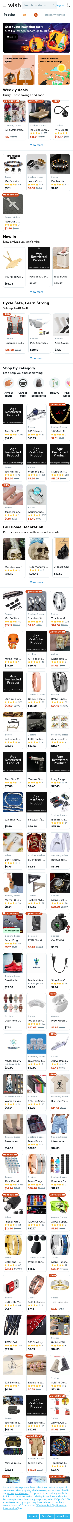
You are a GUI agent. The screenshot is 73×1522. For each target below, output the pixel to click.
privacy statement (17, 1493)
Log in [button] (60, 5)
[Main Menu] (4, 5)
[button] (54, 5)
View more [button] (36, 145)
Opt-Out (47, 1516)
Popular (9, 14)
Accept (33, 1516)
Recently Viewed (55, 14)
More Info (62, 1516)
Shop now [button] (11, 37)
